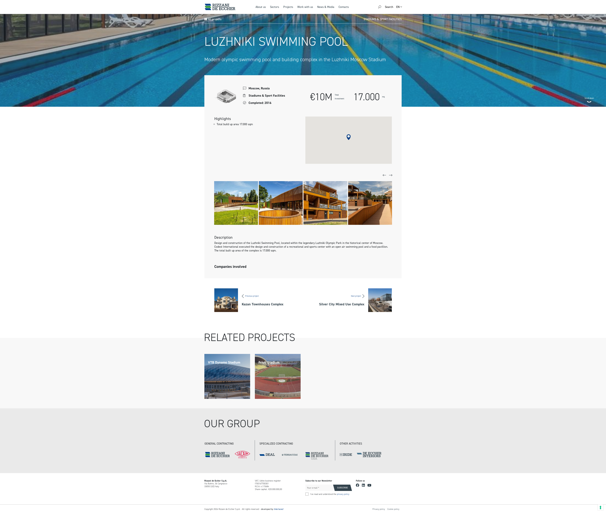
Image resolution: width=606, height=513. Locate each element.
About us (260, 7)
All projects (214, 19)
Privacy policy (378, 509)
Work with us (305, 7)
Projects (288, 7)
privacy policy (343, 494)
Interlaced (278, 509)
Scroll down (589, 97)
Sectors (274, 7)
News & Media (325, 7)
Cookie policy (393, 509)
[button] (348, 137)
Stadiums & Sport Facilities (383, 19)
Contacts (344, 7)
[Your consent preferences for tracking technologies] (600, 507)
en (398, 7)
